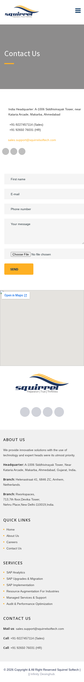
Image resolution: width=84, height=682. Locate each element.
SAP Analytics (15, 572)
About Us (12, 535)
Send (14, 269)
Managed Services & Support (26, 597)
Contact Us (14, 548)
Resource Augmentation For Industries (32, 591)
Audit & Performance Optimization (29, 604)
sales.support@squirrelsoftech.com (32, 140)
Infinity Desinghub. (43, 674)
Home (10, 529)
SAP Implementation (20, 585)
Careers (11, 542)
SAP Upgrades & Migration (24, 578)
